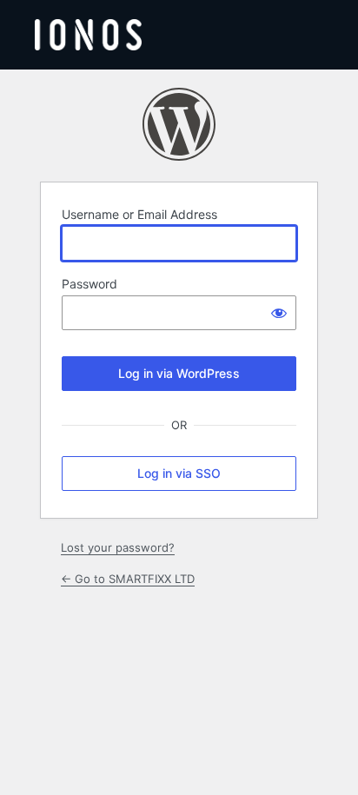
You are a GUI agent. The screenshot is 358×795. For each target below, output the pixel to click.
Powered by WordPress (179, 124)
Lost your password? (118, 547)
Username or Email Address (139, 214)
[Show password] (279, 312)
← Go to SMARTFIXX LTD (128, 579)
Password (89, 283)
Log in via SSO (179, 473)
